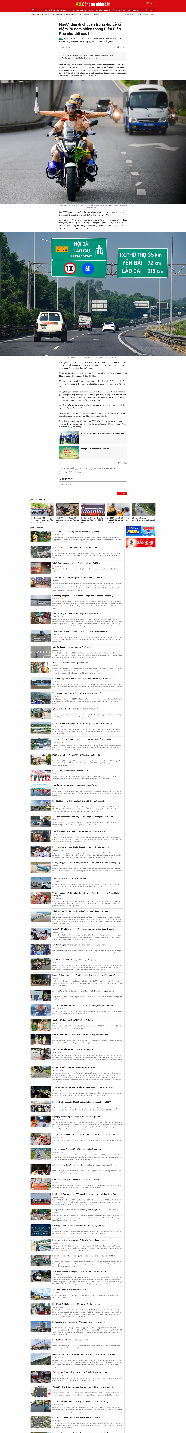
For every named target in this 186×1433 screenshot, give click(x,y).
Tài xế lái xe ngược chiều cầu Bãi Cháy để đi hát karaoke (75, 613)
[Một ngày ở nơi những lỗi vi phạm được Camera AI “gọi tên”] (41, 1121)
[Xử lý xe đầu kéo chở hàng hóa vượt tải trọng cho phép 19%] (41, 698)
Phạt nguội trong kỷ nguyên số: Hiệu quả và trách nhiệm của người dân (80, 847)
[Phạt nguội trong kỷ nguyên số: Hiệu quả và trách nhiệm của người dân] (41, 851)
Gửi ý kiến (122, 493)
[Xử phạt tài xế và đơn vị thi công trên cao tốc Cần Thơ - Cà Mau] (67, 509)
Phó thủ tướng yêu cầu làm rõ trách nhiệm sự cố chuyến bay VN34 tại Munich (83, 679)
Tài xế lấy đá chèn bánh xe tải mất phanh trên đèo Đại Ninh (76, 563)
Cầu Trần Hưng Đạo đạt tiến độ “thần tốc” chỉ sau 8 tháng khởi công (80, 911)
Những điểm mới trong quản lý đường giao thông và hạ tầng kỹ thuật (80, 1322)
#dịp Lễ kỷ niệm (83, 468)
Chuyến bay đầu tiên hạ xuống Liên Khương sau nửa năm (75, 785)
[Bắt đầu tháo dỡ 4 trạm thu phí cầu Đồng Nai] (41, 1344)
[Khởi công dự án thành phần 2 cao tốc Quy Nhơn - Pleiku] (41, 775)
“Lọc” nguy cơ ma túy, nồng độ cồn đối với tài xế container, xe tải (79, 1272)
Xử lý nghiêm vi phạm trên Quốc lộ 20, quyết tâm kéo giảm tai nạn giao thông (84, 1165)
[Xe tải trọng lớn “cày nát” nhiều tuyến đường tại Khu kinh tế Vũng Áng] (41, 636)
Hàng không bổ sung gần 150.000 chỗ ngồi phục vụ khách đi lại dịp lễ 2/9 (81, 1102)
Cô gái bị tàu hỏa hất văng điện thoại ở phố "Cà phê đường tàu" (81, 1372)
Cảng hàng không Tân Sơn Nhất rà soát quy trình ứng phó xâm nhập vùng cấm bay (85, 1210)
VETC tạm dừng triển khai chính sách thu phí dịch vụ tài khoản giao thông (81, 739)
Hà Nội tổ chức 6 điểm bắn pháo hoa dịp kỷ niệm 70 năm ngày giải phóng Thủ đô (87, 55)
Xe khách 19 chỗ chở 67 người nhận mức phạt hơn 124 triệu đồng (78, 831)
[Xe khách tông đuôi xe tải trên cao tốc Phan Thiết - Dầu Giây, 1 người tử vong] (41, 995)
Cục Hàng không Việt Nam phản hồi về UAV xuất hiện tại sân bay (78, 1226)
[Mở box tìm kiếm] (147, 10)
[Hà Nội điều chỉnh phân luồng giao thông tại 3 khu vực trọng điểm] (41, 805)
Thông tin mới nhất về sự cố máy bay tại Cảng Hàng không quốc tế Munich (82, 817)
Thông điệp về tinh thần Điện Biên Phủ (95, 449)
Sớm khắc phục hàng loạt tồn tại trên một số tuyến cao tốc (76, 1149)
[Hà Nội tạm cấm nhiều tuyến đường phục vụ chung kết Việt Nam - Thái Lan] (42, 509)
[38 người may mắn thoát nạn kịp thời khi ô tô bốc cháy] (41, 552)
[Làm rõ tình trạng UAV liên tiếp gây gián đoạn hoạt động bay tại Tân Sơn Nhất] (41, 1260)
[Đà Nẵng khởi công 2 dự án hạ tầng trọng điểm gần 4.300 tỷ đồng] (93, 509)
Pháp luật (98, 10)
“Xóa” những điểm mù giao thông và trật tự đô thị (72, 1049)
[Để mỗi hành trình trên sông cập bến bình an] (41, 667)
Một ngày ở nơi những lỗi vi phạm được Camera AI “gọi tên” (76, 1117)
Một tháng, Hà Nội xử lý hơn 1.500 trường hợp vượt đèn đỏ (76, 755)
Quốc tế (107, 10)
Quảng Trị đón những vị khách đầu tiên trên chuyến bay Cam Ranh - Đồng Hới (83, 929)
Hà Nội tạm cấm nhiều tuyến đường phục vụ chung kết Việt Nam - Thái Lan (42, 520)
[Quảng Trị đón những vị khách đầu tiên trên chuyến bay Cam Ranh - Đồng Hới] (41, 934)
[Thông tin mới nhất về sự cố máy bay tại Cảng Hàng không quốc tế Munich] (41, 821)
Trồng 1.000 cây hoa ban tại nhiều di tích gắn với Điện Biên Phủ (102, 435)
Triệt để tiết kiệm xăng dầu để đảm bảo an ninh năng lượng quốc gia (99, 14)
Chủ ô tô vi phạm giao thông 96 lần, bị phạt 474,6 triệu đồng (77, 1179)
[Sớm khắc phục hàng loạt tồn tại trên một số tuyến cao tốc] (41, 1153)
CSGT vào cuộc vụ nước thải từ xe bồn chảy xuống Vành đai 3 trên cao (84, 1005)
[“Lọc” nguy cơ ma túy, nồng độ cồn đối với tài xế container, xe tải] (41, 1276)
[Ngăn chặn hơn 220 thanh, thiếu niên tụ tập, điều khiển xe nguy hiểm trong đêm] (41, 980)
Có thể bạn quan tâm (42, 500)
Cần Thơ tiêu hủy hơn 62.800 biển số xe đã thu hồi (72, 1020)
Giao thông (69, 20)
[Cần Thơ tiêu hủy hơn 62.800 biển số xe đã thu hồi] (41, 1025)
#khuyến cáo (77, 472)
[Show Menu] (33, 10)
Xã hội (91, 10)
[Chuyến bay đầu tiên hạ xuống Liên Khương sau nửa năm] (41, 790)
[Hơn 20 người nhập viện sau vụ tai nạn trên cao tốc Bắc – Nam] (41, 949)
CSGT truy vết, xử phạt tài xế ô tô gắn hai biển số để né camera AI (118, 520)
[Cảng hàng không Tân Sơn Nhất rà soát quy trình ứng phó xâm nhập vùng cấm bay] (41, 1214)
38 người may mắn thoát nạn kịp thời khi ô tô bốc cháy (74, 547)
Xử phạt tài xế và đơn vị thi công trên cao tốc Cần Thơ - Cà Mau (67, 520)
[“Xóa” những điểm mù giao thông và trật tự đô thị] (41, 1054)
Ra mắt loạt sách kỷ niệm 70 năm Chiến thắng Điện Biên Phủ (81, 58)
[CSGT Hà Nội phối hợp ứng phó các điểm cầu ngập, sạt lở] (41, 536)
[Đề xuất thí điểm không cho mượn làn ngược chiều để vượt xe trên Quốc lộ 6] (41, 1391)
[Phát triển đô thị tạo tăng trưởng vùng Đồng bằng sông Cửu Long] (41, 1422)
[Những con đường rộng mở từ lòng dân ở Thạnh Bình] (41, 1072)
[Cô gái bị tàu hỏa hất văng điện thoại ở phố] (41, 1377)
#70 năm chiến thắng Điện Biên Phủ (104, 468)
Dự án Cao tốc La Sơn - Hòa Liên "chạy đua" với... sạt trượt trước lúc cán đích (83, 1354)
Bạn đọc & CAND (133, 10)
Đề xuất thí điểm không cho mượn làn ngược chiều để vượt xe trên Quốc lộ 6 (83, 1387)
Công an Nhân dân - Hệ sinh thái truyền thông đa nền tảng (93, 4)
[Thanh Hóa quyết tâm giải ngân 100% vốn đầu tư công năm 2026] (41, 582)
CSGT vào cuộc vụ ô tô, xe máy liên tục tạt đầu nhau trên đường (82, 1402)
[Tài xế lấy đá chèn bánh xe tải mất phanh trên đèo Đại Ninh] (41, 568)
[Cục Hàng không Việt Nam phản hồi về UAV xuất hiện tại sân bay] (41, 1230)
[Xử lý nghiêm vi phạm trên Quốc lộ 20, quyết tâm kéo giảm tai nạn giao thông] (41, 1169)
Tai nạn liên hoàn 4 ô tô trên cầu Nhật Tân (69, 878)
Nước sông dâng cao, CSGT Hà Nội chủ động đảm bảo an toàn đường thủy (82, 596)
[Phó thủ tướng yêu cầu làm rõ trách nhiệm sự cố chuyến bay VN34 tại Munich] (41, 683)
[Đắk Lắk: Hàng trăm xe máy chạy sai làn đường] (41, 652)
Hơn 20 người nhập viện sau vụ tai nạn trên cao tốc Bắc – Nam (81, 945)
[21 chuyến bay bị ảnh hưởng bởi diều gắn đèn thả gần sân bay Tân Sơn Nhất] (41, 1092)
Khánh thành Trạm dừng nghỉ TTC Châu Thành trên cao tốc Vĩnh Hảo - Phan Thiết (84, 1194)
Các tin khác (37, 528)
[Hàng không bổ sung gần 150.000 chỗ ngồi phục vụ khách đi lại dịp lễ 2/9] (41, 1106)
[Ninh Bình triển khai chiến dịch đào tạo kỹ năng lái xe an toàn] (41, 1309)
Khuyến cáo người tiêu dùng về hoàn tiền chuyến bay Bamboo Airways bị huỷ (83, 723)
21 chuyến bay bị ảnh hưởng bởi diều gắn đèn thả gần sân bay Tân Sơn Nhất (82, 1087)
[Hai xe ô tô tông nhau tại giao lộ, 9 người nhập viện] (41, 964)
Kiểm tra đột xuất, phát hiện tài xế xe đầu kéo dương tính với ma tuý (80, 1035)
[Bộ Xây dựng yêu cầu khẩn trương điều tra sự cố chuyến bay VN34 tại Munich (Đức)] (41, 867)
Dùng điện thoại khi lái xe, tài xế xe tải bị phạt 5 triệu (77, 709)
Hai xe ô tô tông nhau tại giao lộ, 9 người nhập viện (76, 959)
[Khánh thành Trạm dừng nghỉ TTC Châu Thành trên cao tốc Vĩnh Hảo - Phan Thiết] (41, 1199)
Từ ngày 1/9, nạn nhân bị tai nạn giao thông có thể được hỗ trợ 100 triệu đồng (83, 1134)
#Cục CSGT (64, 472)
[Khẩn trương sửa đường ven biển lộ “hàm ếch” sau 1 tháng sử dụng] (41, 1245)
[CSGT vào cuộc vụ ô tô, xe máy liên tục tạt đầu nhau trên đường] (41, 1406)
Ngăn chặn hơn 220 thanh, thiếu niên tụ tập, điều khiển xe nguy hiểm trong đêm (84, 975)
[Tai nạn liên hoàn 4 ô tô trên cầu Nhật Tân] (41, 883)
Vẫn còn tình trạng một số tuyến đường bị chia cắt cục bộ (143, 519)
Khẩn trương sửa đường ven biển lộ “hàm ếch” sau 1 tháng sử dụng (79, 1240)
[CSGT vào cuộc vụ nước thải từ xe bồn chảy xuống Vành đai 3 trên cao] (41, 1010)
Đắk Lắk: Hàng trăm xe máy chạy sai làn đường (71, 647)
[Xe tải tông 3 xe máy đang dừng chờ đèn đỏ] (41, 1294)
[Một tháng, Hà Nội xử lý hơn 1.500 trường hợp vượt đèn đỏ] (41, 759)
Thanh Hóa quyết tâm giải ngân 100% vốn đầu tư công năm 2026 (78, 578)
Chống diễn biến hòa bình (57, 10)
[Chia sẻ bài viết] (111, 47)
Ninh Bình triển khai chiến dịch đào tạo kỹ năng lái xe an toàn (76, 1304)
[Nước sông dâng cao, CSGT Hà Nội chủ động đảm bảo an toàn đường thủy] (41, 600)
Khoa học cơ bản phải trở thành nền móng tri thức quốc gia (56, 14)
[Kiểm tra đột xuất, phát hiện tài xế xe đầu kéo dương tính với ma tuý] (41, 1039)
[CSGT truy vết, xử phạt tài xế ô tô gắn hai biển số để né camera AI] (118, 509)
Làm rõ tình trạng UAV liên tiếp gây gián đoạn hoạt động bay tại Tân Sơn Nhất (83, 1256)
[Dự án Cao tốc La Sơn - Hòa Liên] (41, 1359)
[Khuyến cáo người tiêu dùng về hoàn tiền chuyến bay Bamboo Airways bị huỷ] (41, 728)
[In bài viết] (118, 47)
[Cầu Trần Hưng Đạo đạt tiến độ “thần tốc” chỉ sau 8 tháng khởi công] (41, 916)
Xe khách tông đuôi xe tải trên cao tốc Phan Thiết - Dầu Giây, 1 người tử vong (83, 991)
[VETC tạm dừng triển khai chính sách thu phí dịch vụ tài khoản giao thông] (41, 744)
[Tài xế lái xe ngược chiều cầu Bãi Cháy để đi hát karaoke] (41, 618)
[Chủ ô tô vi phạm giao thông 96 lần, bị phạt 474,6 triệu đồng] (41, 1184)
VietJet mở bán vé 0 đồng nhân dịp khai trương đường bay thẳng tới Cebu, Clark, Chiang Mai (85, 894)
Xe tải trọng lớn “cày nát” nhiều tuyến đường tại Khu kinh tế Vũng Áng (80, 631)
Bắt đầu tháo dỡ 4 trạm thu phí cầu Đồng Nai (70, 1340)
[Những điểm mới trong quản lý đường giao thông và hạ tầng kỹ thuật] (41, 1326)
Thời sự (44, 10)
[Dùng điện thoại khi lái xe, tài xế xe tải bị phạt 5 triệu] (41, 713)
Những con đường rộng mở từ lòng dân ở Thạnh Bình (73, 1067)
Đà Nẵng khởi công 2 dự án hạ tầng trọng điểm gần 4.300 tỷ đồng (92, 520)
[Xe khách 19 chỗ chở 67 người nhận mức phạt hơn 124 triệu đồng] (41, 836)
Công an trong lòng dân (77, 10)
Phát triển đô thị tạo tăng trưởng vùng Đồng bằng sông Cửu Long (79, 1417)
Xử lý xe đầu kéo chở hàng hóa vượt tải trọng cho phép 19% (76, 693)
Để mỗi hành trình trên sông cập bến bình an (70, 663)
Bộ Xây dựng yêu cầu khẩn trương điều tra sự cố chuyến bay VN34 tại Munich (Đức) (86, 863)
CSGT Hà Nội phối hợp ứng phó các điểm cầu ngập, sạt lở (75, 532)
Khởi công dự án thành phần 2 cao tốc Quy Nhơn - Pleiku (75, 771)
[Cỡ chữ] (114, 47)
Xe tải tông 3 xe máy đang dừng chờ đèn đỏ (73, 1289)
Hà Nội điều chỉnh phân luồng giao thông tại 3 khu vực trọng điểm (78, 801)
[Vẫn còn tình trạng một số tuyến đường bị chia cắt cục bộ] (143, 509)
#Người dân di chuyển (67, 468)
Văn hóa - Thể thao (118, 10)
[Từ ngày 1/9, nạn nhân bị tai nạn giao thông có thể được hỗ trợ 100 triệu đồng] (41, 1139)
